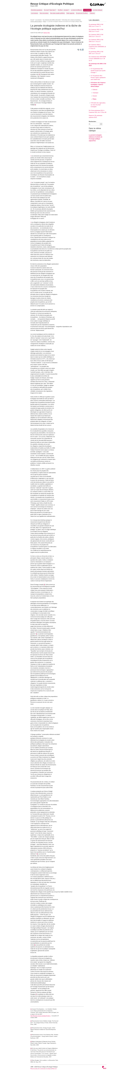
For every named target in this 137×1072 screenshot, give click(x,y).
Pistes (44, 21)
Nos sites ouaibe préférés (57, 13)
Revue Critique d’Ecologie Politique (52, 3)
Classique (95, 92)
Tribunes (92, 13)
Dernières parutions (36, 10)
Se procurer (82, 13)
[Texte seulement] (83, 50)
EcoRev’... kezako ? (63, 10)
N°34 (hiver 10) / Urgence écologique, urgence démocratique (98, 84)
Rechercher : (93, 121)
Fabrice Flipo (46, 32)
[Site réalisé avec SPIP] (104, 1067)
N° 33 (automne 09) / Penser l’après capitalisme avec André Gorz (98, 77)
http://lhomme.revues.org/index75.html (40, 1015)
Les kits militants (97, 10)
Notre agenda (70, 13)
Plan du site (33, 1068)
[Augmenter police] (78, 50)
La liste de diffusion (76, 10)
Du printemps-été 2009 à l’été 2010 (52, 19)
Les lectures (34, 13)
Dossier (95, 96)
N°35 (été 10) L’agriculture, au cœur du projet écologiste (98, 104)
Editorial (95, 89)
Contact (48, 1068)
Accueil (32, 19)
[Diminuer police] (81, 50)
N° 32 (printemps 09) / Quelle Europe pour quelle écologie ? (98, 70)
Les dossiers (87, 10)
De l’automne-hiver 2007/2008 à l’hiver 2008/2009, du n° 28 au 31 (97, 58)
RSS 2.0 (54, 1068)
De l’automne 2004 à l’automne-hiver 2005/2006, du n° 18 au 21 (97, 46)
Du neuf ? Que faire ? (50, 10)
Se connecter (42, 1068)
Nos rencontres (44, 13)
